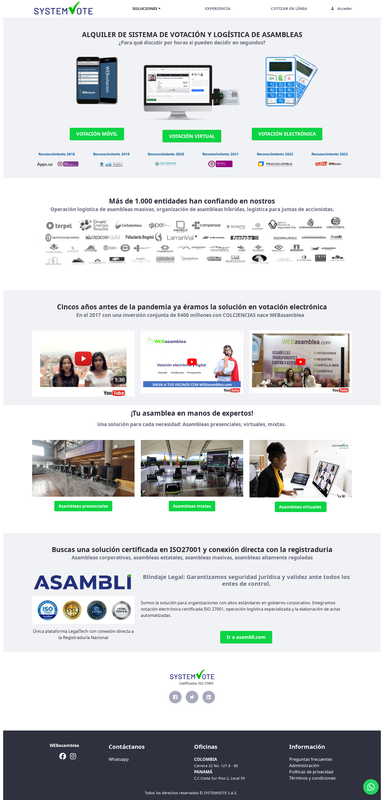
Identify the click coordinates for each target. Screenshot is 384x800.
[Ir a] (64, 8)
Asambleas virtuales (300, 507)
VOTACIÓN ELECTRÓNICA (287, 134)
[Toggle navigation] (104, 8)
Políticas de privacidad (311, 772)
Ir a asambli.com (246, 637)
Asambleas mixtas (192, 506)
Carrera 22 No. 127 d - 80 (216, 765)
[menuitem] (146, 8)
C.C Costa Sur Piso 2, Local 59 (219, 778)
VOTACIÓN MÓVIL (97, 134)
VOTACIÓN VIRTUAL (192, 136)
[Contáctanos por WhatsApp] (371, 787)
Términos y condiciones (312, 778)
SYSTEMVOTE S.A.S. (220, 792)
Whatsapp (119, 759)
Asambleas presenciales (83, 506)
